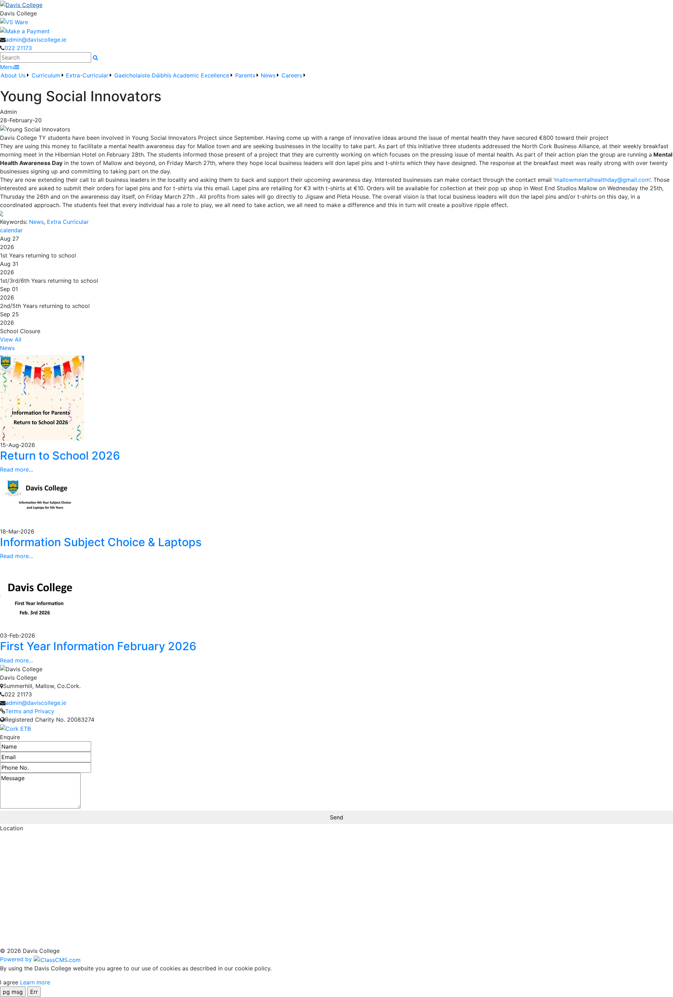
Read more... (16, 469)
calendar (11, 230)
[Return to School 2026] (42, 397)
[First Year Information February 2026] (42, 595)
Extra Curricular (68, 221)
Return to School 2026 (60, 455)
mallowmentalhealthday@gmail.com (602, 179)
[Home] (336, 4)
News (36, 221)
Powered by (17, 959)
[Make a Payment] (25, 30)
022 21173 (18, 47)
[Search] (95, 57)
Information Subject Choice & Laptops (101, 542)
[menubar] (153, 79)
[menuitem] (15, 79)
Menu (7, 66)
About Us (13, 75)
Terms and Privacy (29, 711)
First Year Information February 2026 (98, 646)
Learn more (35, 982)
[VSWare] (14, 21)
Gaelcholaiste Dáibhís (142, 75)
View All (10, 339)
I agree (9, 982)
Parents (245, 75)
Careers (291, 75)
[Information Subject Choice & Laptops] (42, 499)
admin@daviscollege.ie (36, 39)
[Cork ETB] (15, 727)
